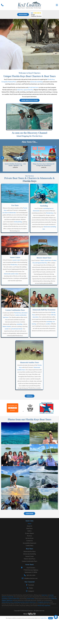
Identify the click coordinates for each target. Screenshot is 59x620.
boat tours (44, 595)
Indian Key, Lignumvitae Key (25, 89)
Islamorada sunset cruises (11, 274)
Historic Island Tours (44, 258)
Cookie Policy (43, 618)
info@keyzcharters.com (30, 578)
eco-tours (51, 596)
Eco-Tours (15, 205)
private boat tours (33, 87)
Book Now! (23, 14)
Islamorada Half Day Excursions (44, 310)
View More (29, 513)
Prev (2, 156)
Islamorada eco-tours (7, 602)
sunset (6, 328)
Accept (50, 618)
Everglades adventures (44, 602)
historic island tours (45, 260)
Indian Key (54, 598)
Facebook (31, 585)
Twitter (31, 588)
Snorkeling (44, 206)
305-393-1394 (31, 575)
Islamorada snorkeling (36, 81)
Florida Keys (51, 79)
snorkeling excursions (19, 602)
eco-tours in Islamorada (9, 212)
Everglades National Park (9, 81)
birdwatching (18, 222)
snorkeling (19, 324)
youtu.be (15, 167)
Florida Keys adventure (20, 313)
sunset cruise (16, 260)
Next (57, 156)
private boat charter (16, 328)
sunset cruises (30, 598)
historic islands (7, 326)
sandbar (48, 324)
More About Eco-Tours (29, 100)
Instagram (31, 591)
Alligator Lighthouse (7, 600)
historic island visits (14, 598)
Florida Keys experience (44, 605)
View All (29, 396)
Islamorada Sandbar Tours (29, 362)
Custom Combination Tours (15, 310)
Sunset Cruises (15, 257)
